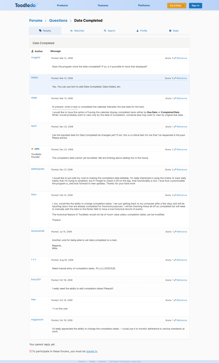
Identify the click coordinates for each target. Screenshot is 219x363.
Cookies (102, 362)
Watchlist (79, 30)
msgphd (35, 57)
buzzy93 (36, 279)
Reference (182, 58)
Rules (176, 30)
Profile (143, 30)
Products (62, 5)
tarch (34, 125)
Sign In (195, 5)
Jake (36, 148)
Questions (58, 20)
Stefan (34, 77)
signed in (91, 351)
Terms (92, 362)
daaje (34, 97)
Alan (33, 299)
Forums (35, 20)
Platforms (144, 5)
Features (103, 5)
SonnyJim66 (37, 231)
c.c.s (33, 259)
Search (111, 30)
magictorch (37, 319)
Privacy (82, 362)
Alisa (33, 194)
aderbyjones (37, 168)
